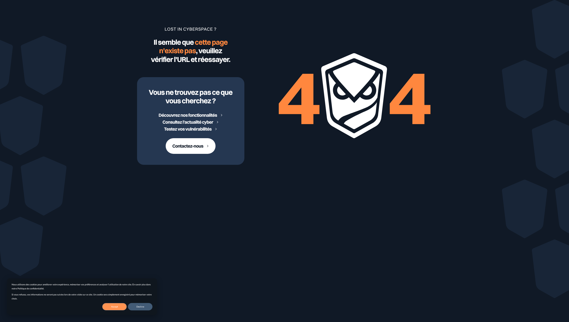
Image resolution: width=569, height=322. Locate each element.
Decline (140, 306)
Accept (114, 306)
